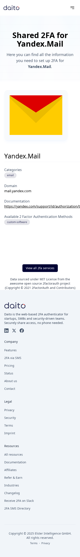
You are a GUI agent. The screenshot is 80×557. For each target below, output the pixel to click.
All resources (13, 454)
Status (8, 373)
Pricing (9, 365)
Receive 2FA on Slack (19, 501)
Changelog (12, 493)
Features (10, 350)
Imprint (9, 433)
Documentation (15, 462)
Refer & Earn (13, 478)
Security (10, 418)
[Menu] (72, 7)
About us (10, 381)
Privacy (9, 410)
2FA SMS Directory (17, 508)
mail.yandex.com (17, 191)
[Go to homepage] (11, 7)
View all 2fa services (40, 268)
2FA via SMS (12, 358)
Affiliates (10, 470)
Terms (8, 425)
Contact (9, 389)
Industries (11, 485)
